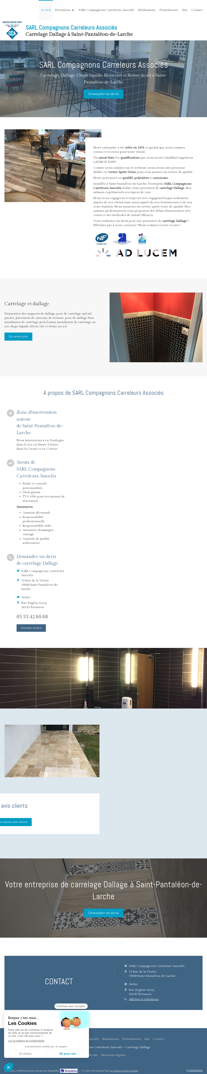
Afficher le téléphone (144, 999)
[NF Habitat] (101, 239)
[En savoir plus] (156, 327)
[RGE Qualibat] (142, 239)
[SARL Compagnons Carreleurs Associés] (12, 38)
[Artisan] (122, 239)
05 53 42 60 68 (32, 617)
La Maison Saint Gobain (124, 1070)
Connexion (195, 1070)
